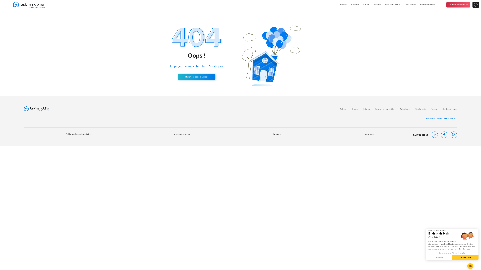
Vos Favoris (420, 109)
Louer (366, 4)
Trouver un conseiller (385, 109)
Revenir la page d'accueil (196, 76)
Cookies (277, 134)
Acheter (355, 4)
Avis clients (410, 4)
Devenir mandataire (458, 4)
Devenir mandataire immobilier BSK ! (441, 118)
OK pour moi (465, 257)
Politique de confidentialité (78, 134)
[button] (470, 266)
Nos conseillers (392, 4)
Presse (434, 109)
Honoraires (369, 134)
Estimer (377, 4)
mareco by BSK (427, 4)
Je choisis (439, 257)
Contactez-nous (449, 109)
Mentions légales (182, 134)
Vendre (343, 4)
